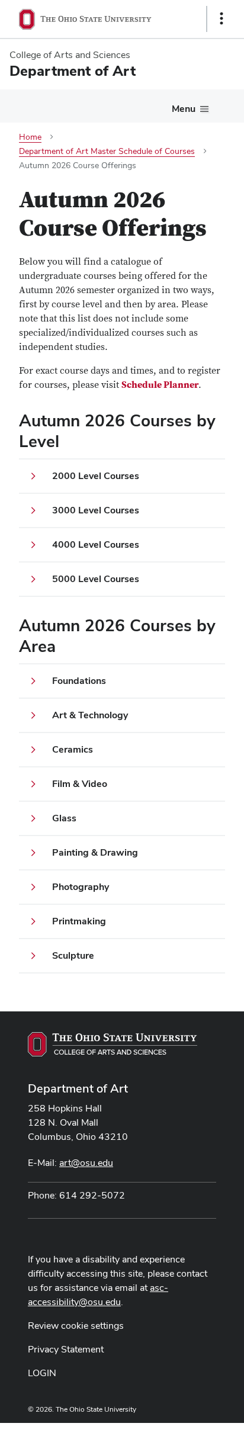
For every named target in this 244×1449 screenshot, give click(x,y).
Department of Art (78, 1088)
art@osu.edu (86, 1162)
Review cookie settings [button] (76, 1325)
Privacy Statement (66, 1349)
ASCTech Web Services (179, 1433)
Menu (183, 108)
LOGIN (42, 1373)
